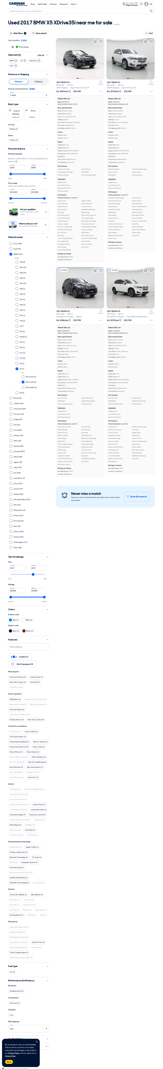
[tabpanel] (28, 92)
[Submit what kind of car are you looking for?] (151, 11)
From (11, 1025)
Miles (12, 92)
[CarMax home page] (18, 4)
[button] (13, 61)
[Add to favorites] (100, 41)
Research (64, 4)
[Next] (101, 59)
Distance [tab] (19, 81)
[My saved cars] (141, 4)
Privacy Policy (14, 1053)
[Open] (46, 1046)
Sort (151, 33)
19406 (32, 88)
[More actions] (101, 91)
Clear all (41, 55)
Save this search (138, 496)
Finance (53, 4)
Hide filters (19, 33)
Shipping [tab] (38, 81)
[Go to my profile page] (149, 4)
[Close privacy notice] (37, 1042)
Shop (32, 4)
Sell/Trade (42, 4)
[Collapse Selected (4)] (47, 55)
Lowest (12, 165)
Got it (9, 1062)
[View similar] (95, 41)
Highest (33, 165)
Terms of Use (10, 1056)
